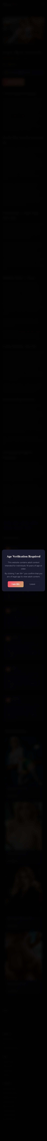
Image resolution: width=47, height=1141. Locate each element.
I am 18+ (16, 584)
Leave (32, 584)
